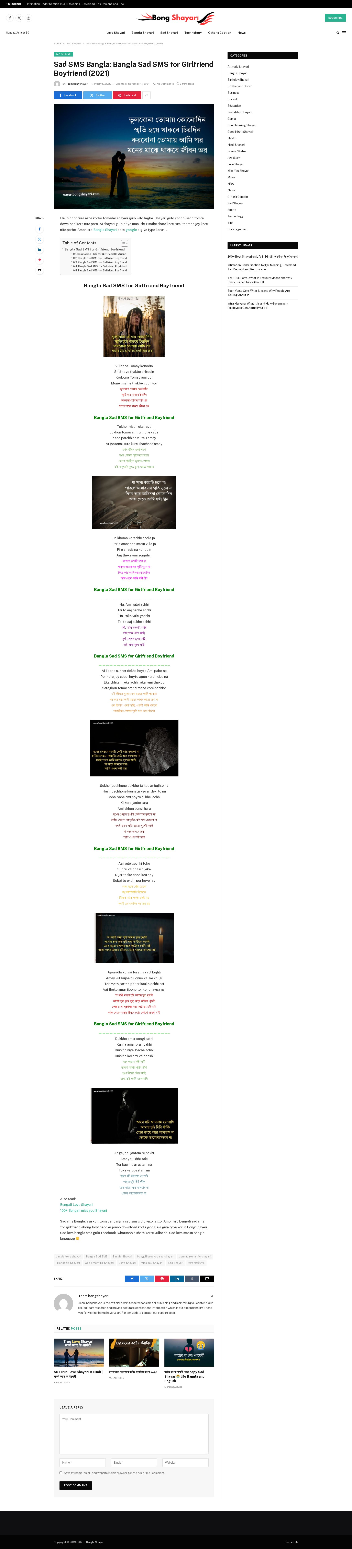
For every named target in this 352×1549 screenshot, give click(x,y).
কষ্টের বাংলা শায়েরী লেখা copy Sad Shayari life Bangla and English (184, 1376)
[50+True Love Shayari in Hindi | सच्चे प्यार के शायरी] (79, 1353)
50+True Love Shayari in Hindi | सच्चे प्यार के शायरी (78, 1374)
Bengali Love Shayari (76, 1205)
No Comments (165, 83)
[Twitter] (39, 239)
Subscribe (335, 17)
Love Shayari (116, 32)
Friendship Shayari (68, 1262)
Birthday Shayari (238, 79)
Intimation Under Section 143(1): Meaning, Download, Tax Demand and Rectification (78, 3)
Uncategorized (237, 229)
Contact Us (291, 1542)
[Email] (39, 270)
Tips (230, 222)
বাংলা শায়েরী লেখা (196, 1262)
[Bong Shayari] (176, 18)
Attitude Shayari (238, 66)
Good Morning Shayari (99, 1262)
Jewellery (234, 157)
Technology (193, 32)
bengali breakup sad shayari (155, 1256)
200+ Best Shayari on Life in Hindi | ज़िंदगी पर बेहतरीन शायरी (263, 256)
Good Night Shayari (240, 131)
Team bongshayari (77, 83)
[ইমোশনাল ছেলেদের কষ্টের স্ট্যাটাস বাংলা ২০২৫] (134, 1353)
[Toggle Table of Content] (122, 243)
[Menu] (344, 32)
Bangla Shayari (143, 32)
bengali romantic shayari (195, 1256)
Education (234, 105)
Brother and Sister (240, 86)
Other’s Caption (219, 32)
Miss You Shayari (152, 1262)
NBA (231, 183)
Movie (231, 177)
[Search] (338, 32)
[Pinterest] (39, 260)
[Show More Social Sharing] (146, 95)
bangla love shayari (68, 1256)
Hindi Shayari (236, 144)
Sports (232, 209)
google (131, 230)
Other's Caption (238, 196)
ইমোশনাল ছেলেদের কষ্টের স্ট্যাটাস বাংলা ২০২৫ (133, 1372)
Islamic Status (237, 151)
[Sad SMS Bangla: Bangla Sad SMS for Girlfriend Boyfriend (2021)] (134, 156)
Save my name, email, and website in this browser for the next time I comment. (114, 1473)
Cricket (232, 99)
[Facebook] (39, 229)
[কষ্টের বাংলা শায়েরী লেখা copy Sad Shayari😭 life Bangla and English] (189, 1353)
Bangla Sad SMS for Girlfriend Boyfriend (95, 249)
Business (233, 92)
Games (232, 118)
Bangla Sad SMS (97, 1256)
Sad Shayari (169, 32)
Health (232, 138)
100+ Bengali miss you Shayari (83, 1210)
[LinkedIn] (39, 250)
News (242, 32)
